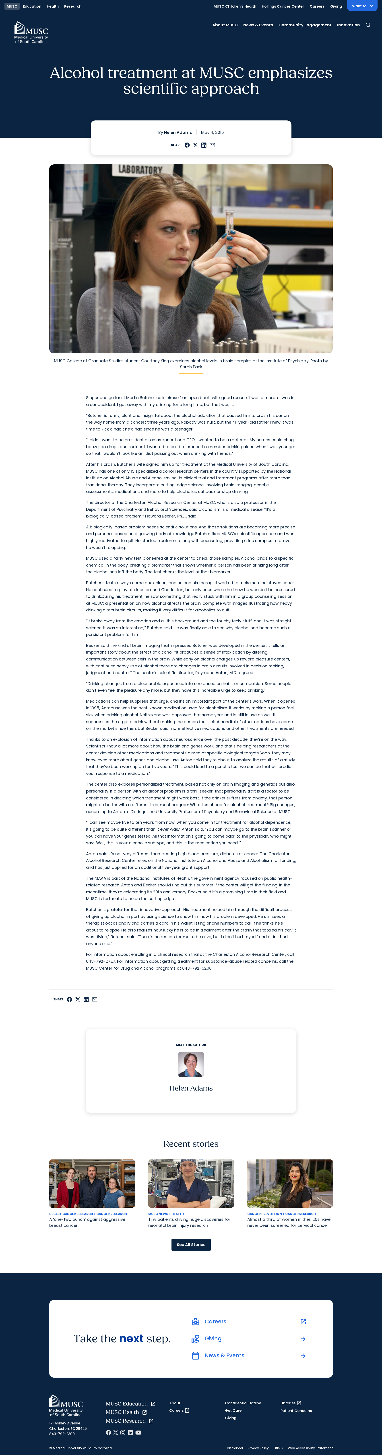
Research (72, 6)
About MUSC (225, 25)
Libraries (291, 1403)
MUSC (12, 6)
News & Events (258, 25)
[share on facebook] (187, 145)
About (174, 1403)
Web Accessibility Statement (310, 1448)
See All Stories (191, 1244)
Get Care (233, 1410)
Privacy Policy (258, 1448)
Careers (317, 6)
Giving (336, 6)
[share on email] (212, 145)
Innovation (348, 25)
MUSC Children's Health (235, 6)
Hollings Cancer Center (283, 6)
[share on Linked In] (203, 145)
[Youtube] (138, 1432)
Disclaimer (235, 1448)
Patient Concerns (296, 1410)
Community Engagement (305, 25)
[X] (115, 1432)
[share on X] (195, 145)
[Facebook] (108, 1432)
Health (53, 6)
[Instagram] (123, 1432)
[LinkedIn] (130, 1432)
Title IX (278, 1448)
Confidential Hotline (243, 1403)
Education (32, 6)
